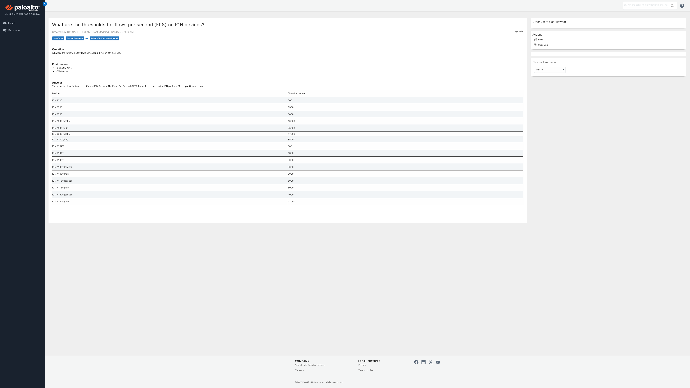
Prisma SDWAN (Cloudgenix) (104, 38)
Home (11, 22)
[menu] (22, 26)
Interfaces (58, 38)
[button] (672, 5)
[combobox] (645, 5)
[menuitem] (22, 23)
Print (540, 39)
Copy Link (543, 45)
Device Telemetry (75, 38)
